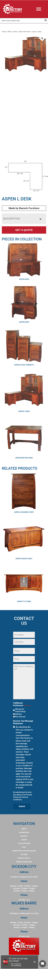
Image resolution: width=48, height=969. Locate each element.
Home (4, 32)
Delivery (18, 714)
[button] (42, 38)
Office (9, 32)
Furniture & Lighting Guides (24, 851)
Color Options (24, 843)
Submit (22, 806)
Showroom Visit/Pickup (20, 710)
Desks (15, 32)
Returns (24, 854)
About (24, 829)
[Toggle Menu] (41, 9)
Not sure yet (20, 717)
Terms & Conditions (24, 862)
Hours (24, 840)
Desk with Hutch (24, 32)
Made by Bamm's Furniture (24, 208)
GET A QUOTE (24, 230)
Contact (24, 836)
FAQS (24, 847)
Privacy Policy (24, 858)
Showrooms (24, 832)
